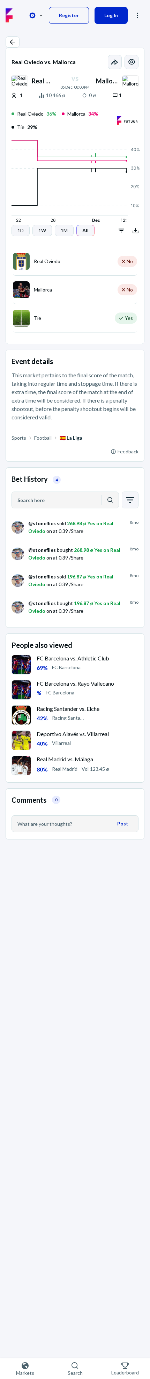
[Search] (110, 500)
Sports (19, 438)
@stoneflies (42, 523)
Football (43, 438)
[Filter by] (130, 500)
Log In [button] (111, 15)
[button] (13, 42)
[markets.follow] (131, 62)
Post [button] (122, 823)
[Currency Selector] (35, 15)
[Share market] (115, 62)
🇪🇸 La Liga (71, 438)
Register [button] (69, 15)
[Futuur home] (9, 15)
